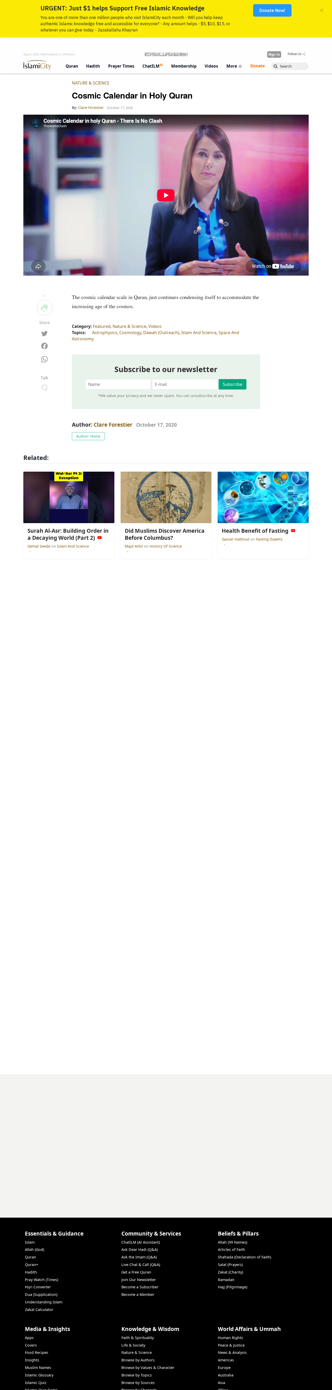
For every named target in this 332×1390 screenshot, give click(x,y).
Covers (31, 1345)
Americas (226, 1359)
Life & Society (133, 1345)
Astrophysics (104, 332)
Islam (29, 1242)
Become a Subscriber (139, 1286)
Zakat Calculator (39, 1309)
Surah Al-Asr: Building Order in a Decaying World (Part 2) (251, 1381)
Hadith (31, 1272)
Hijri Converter (38, 1286)
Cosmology (130, 332)
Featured (101, 326)
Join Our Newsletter (138, 1279)
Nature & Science (90, 83)
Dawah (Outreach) (161, 332)
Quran (30, 1257)
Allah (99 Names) (232, 1242)
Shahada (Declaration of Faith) (244, 1257)
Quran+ (31, 1264)
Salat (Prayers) (230, 1264)
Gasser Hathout (236, 539)
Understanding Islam (43, 1302)
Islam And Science (199, 332)
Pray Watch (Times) (41, 1279)
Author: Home (88, 436)
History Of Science (166, 546)
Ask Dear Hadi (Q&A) (139, 1249)
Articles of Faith (231, 1249)
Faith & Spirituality (137, 1337)
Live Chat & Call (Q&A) (140, 1264)
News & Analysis (232, 1352)
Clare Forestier (113, 424)
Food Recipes (36, 1352)
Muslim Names (38, 1367)
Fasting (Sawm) (269, 539)
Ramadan (226, 1279)
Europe (224, 1367)
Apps (29, 1337)
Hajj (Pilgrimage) (232, 1286)
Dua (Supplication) (41, 1294)
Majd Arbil (134, 546)
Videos (155, 326)
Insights (32, 1359)
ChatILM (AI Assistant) (140, 1242)
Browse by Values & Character (147, 1367)
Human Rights (230, 1337)
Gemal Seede (39, 546)
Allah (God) (34, 1249)
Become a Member (137, 1294)
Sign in (274, 54)
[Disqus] (166, 1139)
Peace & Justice (231, 1345)
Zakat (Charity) (230, 1272)
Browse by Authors (138, 1359)
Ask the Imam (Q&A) (139, 1257)
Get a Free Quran (136, 1272)
